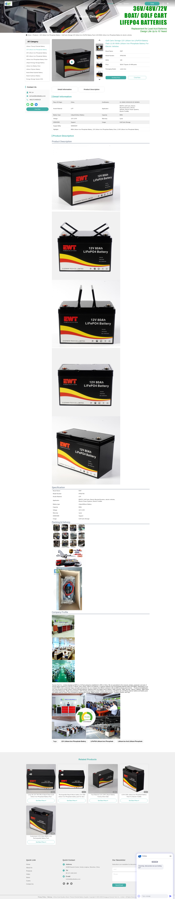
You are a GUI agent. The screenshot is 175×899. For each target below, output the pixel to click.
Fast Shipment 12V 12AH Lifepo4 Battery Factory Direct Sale (103, 795)
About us (29, 867)
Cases (28, 881)
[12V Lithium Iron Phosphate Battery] (73, 60)
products (110, 4)
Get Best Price (116, 77)
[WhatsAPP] (27, 104)
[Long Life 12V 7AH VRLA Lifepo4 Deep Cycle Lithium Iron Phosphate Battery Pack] (41, 779)
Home (94, 4)
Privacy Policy (42, 897)
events (126, 4)
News (28, 877)
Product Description (91, 89)
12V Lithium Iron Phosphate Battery (50, 35)
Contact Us (29, 884)
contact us (136, 4)
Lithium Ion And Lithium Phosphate (130, 741)
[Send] (170, 896)
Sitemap (49, 897)
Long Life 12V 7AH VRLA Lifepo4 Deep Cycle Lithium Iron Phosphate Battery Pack (41, 795)
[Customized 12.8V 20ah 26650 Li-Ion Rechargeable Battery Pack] (41, 820)
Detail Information (65, 89)
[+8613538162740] (71, 884)
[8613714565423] (67, 884)
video (119, 4)
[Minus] (170, 856)
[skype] (36, 104)
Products (35, 35)
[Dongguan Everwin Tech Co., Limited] (8, 3)
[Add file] (139, 896)
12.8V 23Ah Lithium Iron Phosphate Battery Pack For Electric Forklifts (133, 795)
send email (119, 885)
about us (101, 4)
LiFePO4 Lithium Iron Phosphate (102, 741)
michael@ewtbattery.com (37, 96)
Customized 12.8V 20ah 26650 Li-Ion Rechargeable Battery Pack (41, 837)
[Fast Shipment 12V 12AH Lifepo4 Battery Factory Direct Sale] (103, 779)
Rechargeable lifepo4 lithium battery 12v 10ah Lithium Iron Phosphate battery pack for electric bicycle (72, 796)
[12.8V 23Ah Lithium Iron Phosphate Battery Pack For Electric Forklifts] (134, 779)
